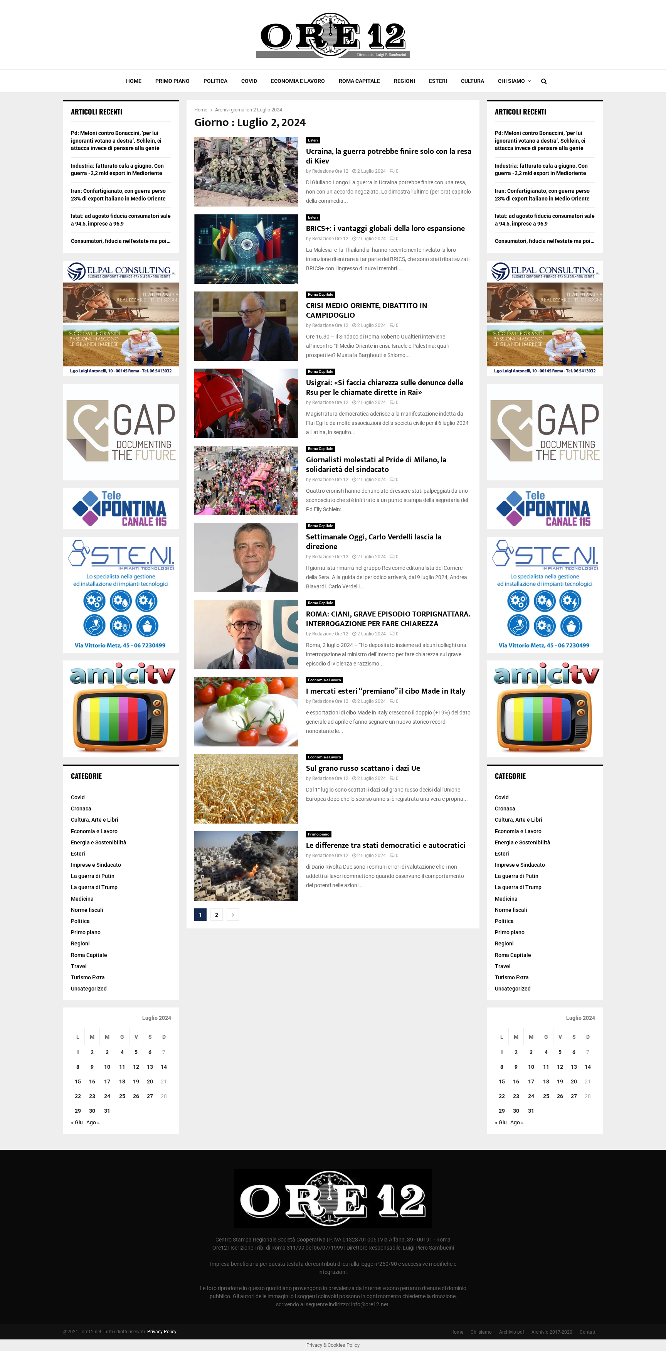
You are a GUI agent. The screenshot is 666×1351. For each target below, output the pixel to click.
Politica (215, 81)
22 (78, 1096)
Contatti (588, 1332)
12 (136, 1067)
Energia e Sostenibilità (98, 842)
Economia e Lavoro (298, 81)
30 (92, 1111)
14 (164, 1067)
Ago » (93, 1122)
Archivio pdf (511, 1332)
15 (78, 1081)
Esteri (438, 81)
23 (92, 1096)
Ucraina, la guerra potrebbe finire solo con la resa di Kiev (388, 156)
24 (107, 1096)
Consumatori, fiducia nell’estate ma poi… (120, 241)
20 (150, 1081)
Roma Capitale (359, 81)
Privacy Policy (162, 1331)
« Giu (77, 1122)
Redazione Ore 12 (330, 171)
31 (107, 1111)
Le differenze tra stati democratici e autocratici (386, 845)
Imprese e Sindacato (96, 865)
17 (107, 1081)
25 (122, 1096)
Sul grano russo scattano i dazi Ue (363, 768)
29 (78, 1111)
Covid (249, 81)
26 (136, 1096)
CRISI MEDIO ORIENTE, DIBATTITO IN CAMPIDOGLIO (366, 310)
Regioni (404, 81)
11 (122, 1067)
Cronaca (81, 808)
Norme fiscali (87, 910)
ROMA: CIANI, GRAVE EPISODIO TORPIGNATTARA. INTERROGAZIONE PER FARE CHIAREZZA (388, 619)
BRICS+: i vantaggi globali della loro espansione (385, 228)
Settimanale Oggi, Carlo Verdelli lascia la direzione (373, 542)
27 (150, 1096)
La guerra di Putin (92, 876)
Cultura (472, 81)
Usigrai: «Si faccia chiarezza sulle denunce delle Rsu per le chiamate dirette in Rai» (384, 387)
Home (133, 81)
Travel (79, 966)
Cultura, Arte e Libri (94, 820)
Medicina (82, 899)
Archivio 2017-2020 (551, 1332)
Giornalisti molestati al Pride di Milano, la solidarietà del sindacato (376, 464)
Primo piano (172, 81)
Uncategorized (89, 988)
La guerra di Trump (94, 887)
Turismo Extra (88, 977)
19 (136, 1081)
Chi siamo (511, 81)
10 (107, 1067)
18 (122, 1081)
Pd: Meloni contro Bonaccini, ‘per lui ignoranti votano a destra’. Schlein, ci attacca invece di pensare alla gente (116, 140)
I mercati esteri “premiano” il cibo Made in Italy (385, 691)
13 (150, 1067)
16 (92, 1081)
